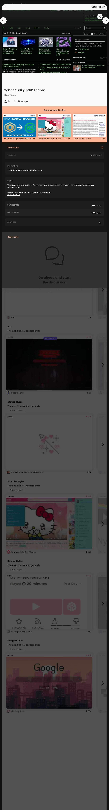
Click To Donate (13, 195)
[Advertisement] (10, 405)
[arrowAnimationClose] (3, 20)
